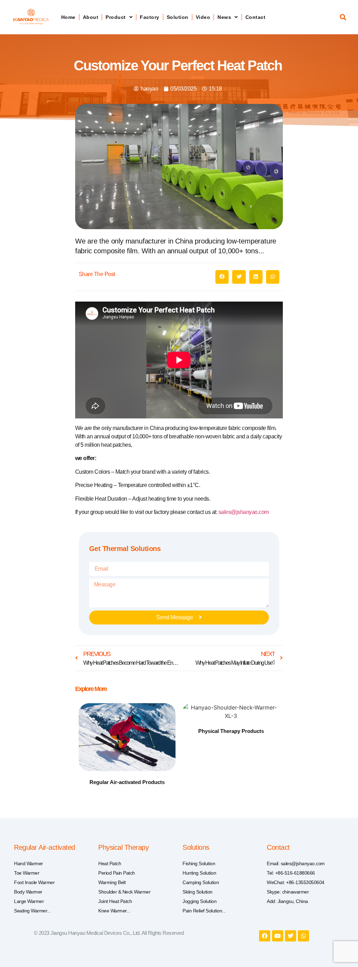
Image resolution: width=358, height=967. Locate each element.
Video (203, 17)
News (224, 17)
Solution (177, 17)
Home (68, 17)
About (91, 17)
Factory (149, 17)
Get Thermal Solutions (125, 548)
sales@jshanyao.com (244, 512)
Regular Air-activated (44, 847)
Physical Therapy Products (231, 731)
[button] (343, 17)
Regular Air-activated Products (127, 782)
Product (116, 17)
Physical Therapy (123, 847)
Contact (255, 17)
